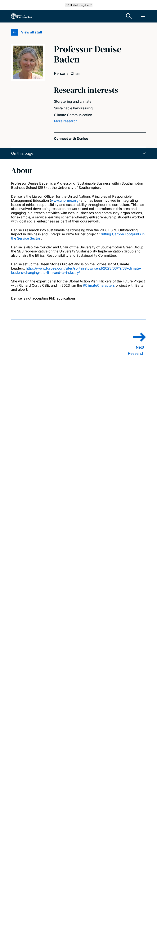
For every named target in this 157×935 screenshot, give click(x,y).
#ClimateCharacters (99, 285)
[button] (78, 153)
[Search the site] (129, 16)
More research (65, 121)
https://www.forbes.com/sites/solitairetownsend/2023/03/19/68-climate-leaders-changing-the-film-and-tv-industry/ (76, 270)
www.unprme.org (64, 200)
